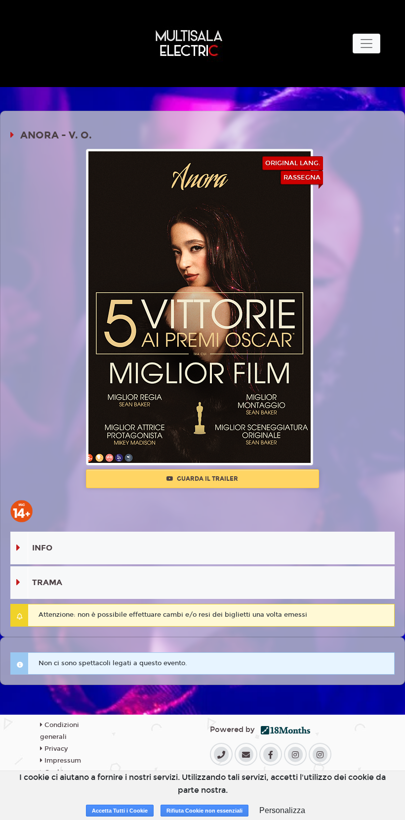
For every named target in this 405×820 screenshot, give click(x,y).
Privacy (55, 749)
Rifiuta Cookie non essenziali (204, 811)
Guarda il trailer (206, 478)
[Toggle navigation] (366, 43)
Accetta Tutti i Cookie (120, 811)
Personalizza (282, 810)
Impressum (61, 761)
